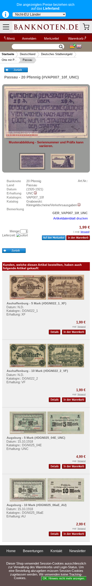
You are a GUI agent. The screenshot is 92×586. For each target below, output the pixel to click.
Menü (11, 38)
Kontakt (56, 551)
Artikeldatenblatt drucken (70, 218)
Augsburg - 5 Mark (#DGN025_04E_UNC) (36, 437)
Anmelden (29, 38)
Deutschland (27, 54)
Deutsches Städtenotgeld (56, 54)
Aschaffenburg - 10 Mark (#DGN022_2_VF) (37, 371)
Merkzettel (51, 38)
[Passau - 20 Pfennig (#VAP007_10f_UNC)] (32, 161)
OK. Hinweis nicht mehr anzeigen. (64, 578)
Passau (27, 60)
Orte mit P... (9, 60)
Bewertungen (33, 551)
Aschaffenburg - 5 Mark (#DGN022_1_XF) (36, 303)
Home (11, 551)
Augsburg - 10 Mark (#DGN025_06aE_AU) (37, 505)
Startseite (8, 54)
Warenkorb (75, 38)
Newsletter (77, 551)
